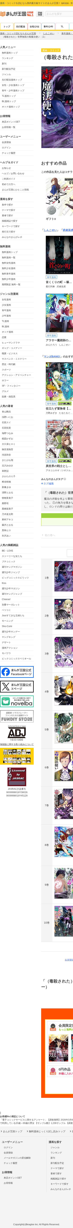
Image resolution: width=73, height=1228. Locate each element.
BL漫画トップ (9, 101)
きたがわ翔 (7, 460)
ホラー (5, 380)
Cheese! (6, 599)
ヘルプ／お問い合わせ (13, 173)
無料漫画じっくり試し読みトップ (47, 1131)
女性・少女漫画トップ (13, 85)
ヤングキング (8, 637)
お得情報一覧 (8, 127)
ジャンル (6, 74)
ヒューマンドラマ (11, 342)
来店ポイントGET (11, 121)
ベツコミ (6, 610)
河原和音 (6, 455)
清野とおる (7, 492)
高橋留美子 (7, 508)
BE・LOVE (7, 550)
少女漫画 (6, 305)
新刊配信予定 (8, 69)
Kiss (4, 583)
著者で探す (7, 215)
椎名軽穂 (6, 481)
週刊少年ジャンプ (11, 572)
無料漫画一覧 (8, 257)
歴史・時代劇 (8, 364)
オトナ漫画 (7, 332)
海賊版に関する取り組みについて (17, 744)
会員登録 (6, 142)
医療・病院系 (8, 396)
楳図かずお (7, 438)
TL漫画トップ (9, 96)
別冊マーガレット (11, 604)
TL (62, 26)
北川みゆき (7, 465)
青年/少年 (48, 26)
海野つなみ (7, 433)
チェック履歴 (8, 153)
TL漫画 (5, 321)
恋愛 (4, 337)
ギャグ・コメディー (12, 348)
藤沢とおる (7, 525)
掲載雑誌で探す (10, 221)
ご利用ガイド (8, 179)
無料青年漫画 (8, 273)
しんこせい (50, 230)
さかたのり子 (8, 476)
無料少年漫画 (8, 279)
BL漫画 (5, 326)
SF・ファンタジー (11, 386)
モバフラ (6, 653)
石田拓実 (6, 428)
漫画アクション (10, 648)
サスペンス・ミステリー (14, 359)
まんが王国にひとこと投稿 (15, 189)
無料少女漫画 (8, 268)
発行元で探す (8, 231)
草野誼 (5, 471)
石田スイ (6, 422)
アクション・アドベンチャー (16, 375)
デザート (6, 642)
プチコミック (8, 561)
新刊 (4, 63)
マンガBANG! (52, 356)
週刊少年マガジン (11, 588)
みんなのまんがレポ (12, 237)
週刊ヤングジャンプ (12, 594)
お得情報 (8, 1183)
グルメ (5, 391)
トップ (6, 26)
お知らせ (6, 168)
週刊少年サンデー (11, 631)
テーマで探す (8, 210)
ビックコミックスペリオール (16, 658)
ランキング (7, 58)
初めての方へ (8, 184)
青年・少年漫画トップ (13, 90)
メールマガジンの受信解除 (17, 1158)
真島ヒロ (6, 530)
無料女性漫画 (8, 263)
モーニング (7, 621)
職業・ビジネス (10, 353)
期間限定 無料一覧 (11, 284)
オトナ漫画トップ (11, 106)
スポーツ (6, 369)
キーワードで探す (11, 226)
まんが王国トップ (12, 1131)
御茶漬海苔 (7, 449)
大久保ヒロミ (8, 444)
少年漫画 (6, 315)
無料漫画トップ (10, 53)
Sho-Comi (7, 626)
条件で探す (7, 204)
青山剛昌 (6, 411)
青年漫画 (6, 310)
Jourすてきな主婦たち (13, 615)
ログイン (6, 147)
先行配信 (20, 26)
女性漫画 (6, 299)
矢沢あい (6, 535)
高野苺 (5, 503)
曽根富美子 (7, 498)
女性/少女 (34, 26)
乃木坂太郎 (7, 514)
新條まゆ (6, 487)
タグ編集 (48, 483)
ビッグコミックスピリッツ (15, 577)
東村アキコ (7, 519)
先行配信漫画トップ (12, 79)
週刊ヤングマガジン (12, 567)
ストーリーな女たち (12, 556)
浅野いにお (7, 417)
